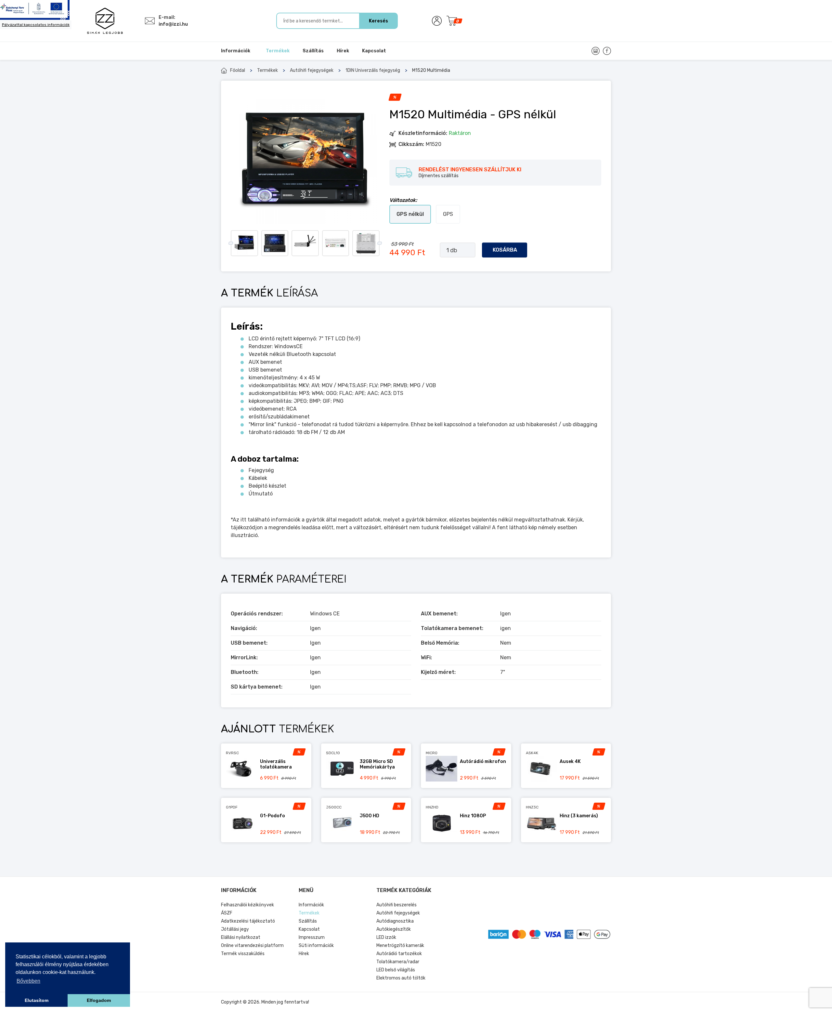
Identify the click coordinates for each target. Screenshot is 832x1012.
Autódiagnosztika (395, 921)
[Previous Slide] (230, 243)
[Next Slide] (379, 243)
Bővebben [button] (28, 981)
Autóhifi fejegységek (311, 70)
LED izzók (386, 937)
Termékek (267, 70)
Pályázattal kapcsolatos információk (36, 24)
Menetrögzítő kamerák (400, 945)
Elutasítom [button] (36, 1000)
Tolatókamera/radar (397, 962)
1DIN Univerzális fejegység (372, 70)
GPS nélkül (410, 214)
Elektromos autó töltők (400, 978)
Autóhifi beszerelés (396, 905)
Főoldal (237, 70)
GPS (448, 214)
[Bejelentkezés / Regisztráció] (437, 21)
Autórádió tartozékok (399, 953)
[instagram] (596, 51)
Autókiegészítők (393, 929)
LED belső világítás (395, 970)
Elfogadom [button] (99, 1000)
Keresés (378, 21)
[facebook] (607, 51)
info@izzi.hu (173, 24)
